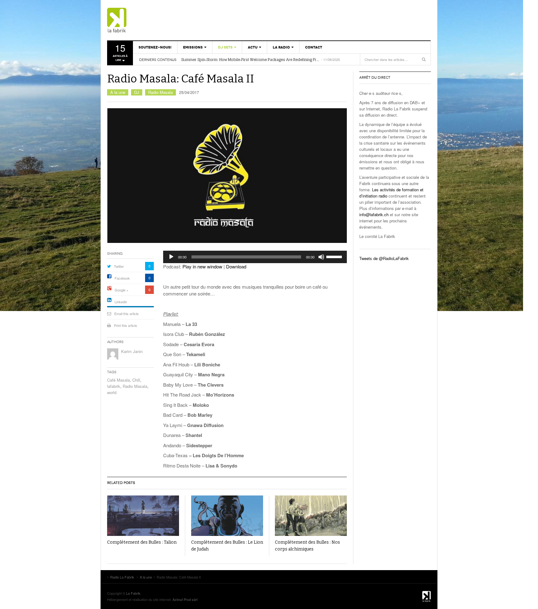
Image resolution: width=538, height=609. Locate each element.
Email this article (126, 313)
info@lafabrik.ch (374, 214)
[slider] (335, 256)
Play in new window (202, 266)
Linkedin (121, 301)
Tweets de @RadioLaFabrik (384, 258)
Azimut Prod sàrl (184, 599)
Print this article (125, 325)
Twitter (119, 266)
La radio (281, 47)
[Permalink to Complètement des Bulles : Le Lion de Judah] (227, 515)
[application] (255, 257)
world (111, 392)
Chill (136, 380)
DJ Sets (225, 47)
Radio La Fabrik (143, 20)
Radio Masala (160, 92)
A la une (117, 92)
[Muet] (321, 257)
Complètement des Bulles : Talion (142, 542)
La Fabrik (133, 593)
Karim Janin (132, 351)
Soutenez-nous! (155, 47)
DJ (136, 92)
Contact (313, 47)
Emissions (193, 47)
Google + (121, 289)
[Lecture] (171, 257)
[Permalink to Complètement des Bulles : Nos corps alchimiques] (311, 515)
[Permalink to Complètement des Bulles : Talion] (143, 515)
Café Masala (118, 380)
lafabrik (113, 386)
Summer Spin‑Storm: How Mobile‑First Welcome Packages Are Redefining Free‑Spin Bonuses (250, 60)
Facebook (122, 278)
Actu (252, 47)
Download (236, 266)
